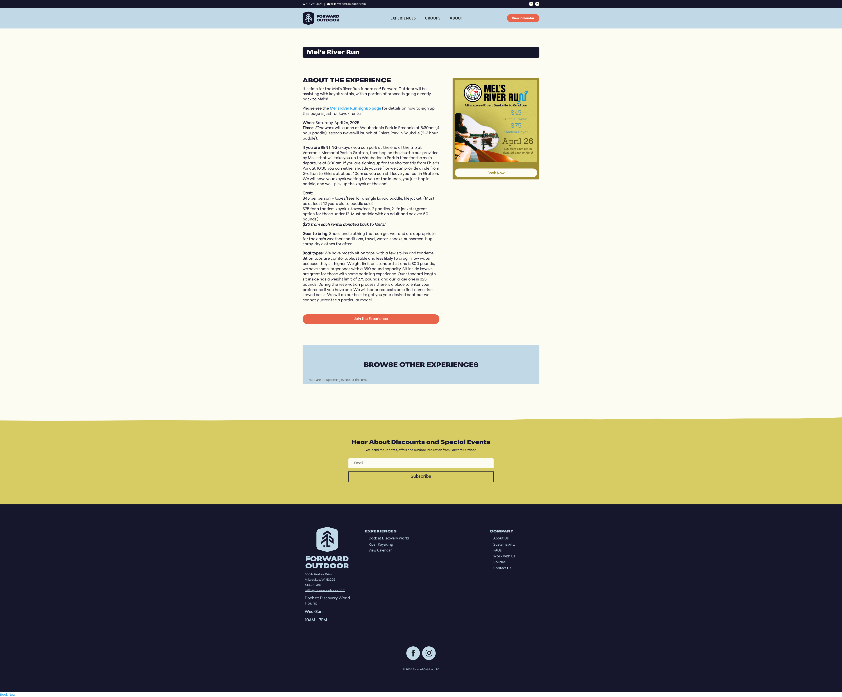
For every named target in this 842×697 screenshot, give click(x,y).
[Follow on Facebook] (531, 4)
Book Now (496, 173)
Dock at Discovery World (389, 538)
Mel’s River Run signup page (355, 109)
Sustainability (504, 544)
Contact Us (502, 568)
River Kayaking (381, 544)
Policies (499, 562)
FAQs (497, 550)
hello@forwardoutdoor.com (348, 4)
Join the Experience (371, 319)
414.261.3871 (314, 4)
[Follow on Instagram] (537, 4)
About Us (501, 538)
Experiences (403, 18)
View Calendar (523, 18)
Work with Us (504, 556)
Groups (433, 18)
